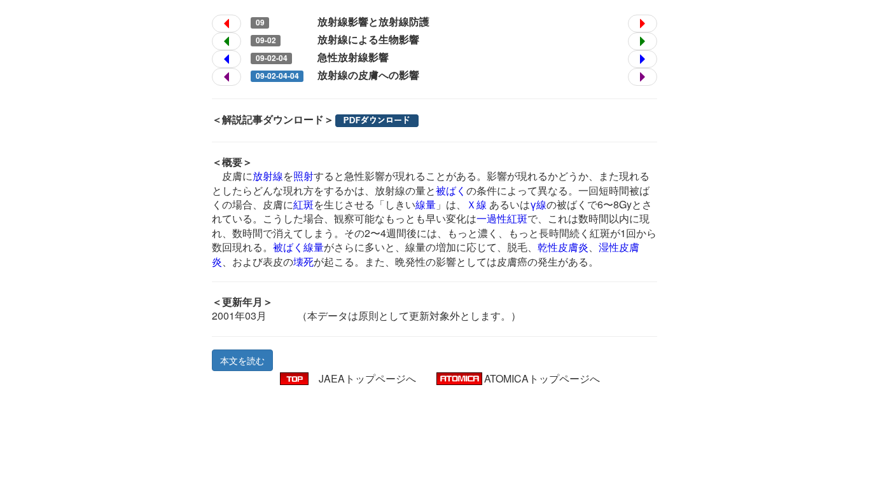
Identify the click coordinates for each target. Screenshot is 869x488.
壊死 (303, 261)
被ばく (451, 190)
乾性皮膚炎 (563, 247)
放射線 (268, 175)
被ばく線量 (298, 247)
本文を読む (242, 360)
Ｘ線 (476, 204)
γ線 (538, 204)
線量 (425, 204)
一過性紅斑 (501, 218)
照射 (303, 175)
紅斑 (303, 204)
